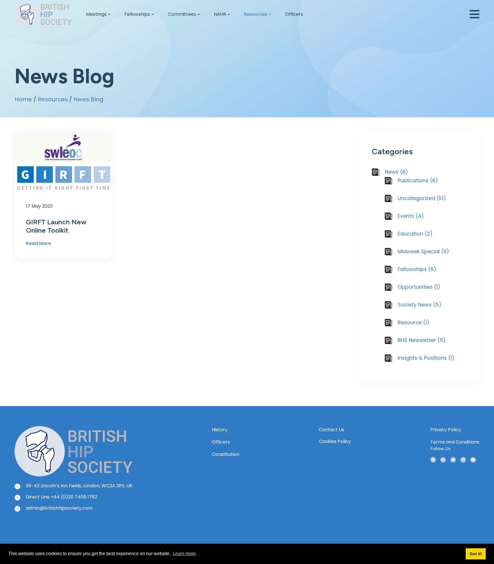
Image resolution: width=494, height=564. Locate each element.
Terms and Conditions (454, 442)
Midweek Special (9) (423, 251)
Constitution (225, 454)
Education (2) (415, 233)
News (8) (396, 171)
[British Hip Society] (73, 451)
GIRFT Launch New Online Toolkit (56, 226)
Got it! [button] (476, 553)
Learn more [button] (184, 553)
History (220, 429)
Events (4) (411, 215)
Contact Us (331, 429)
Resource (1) (413, 322)
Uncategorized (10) (422, 198)
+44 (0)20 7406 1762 (74, 497)
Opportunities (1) (419, 286)
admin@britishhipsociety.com (59, 508)
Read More (38, 243)
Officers (221, 442)
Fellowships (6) (417, 269)
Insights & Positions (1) (426, 357)
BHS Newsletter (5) (422, 340)
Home (23, 99)
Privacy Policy (445, 429)
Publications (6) (418, 180)
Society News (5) (419, 304)
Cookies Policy (335, 441)
